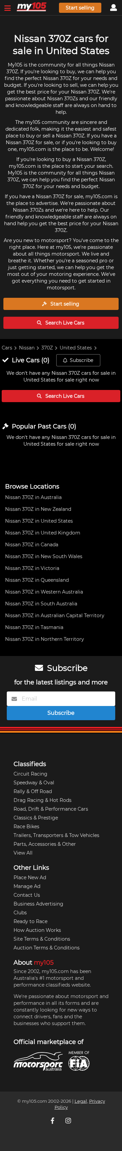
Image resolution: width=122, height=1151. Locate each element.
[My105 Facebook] (53, 1120)
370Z (47, 348)
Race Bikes (26, 826)
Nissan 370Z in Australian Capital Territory (54, 615)
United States (76, 348)
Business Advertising (38, 904)
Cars (7, 348)
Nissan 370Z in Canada (31, 545)
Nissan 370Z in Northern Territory (44, 639)
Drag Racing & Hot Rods (43, 800)
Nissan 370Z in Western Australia (44, 592)
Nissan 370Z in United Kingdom (42, 533)
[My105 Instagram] (69, 1120)
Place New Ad (30, 877)
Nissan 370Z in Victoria (32, 568)
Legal (81, 1101)
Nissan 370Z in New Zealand (38, 509)
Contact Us (27, 895)
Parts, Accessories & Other (45, 844)
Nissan (27, 348)
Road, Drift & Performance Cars (51, 809)
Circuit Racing (30, 774)
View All (23, 853)
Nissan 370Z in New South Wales (43, 556)
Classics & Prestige (36, 818)
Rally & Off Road (33, 791)
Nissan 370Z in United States (39, 521)
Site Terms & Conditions (42, 939)
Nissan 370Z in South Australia (41, 604)
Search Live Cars (64, 323)
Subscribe (81, 360)
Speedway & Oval (34, 783)
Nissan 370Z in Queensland (37, 580)
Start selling (80, 8)
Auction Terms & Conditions (47, 948)
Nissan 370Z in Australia (33, 497)
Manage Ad (27, 886)
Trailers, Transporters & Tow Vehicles (56, 835)
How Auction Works (37, 930)
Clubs (20, 913)
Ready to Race (30, 921)
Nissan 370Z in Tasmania (34, 627)
